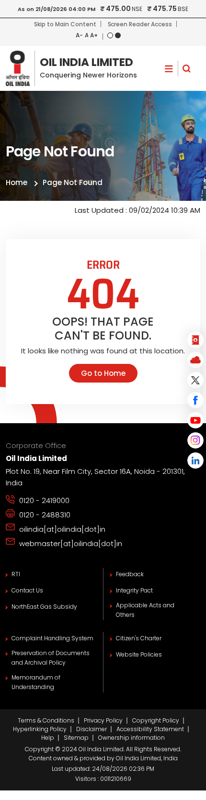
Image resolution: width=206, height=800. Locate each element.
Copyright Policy (155, 720)
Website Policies (139, 654)
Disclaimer (91, 729)
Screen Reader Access (140, 24)
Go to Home (103, 373)
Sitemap (76, 738)
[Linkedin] (195, 460)
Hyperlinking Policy (40, 729)
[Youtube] (195, 420)
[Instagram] (195, 440)
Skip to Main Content (65, 24)
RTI (15, 574)
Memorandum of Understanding (35, 682)
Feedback (130, 574)
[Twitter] (195, 380)
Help (47, 738)
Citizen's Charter (138, 638)
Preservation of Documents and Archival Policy (50, 658)
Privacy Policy (103, 720)
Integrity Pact (134, 590)
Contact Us (27, 590)
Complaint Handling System (52, 638)
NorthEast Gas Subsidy (44, 607)
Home (16, 182)
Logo (71, 68)
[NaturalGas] (195, 360)
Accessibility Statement (150, 729)
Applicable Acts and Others (145, 610)
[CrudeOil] (195, 340)
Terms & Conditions (46, 720)
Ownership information (131, 738)
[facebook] (195, 400)
